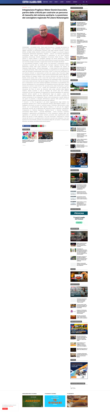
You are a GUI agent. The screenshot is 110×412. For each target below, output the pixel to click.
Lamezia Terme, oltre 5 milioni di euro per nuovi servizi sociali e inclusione (82, 192)
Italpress (68, 1)
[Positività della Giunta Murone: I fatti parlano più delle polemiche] (73, 29)
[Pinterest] (41, 126)
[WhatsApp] (39, 126)
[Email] (43, 126)
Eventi (56, 1)
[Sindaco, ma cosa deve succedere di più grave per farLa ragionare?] (73, 265)
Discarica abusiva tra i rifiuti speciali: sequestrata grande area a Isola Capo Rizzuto (45, 141)
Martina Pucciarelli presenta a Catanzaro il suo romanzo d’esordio (82, 145)
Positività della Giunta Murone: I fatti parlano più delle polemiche (82, 29)
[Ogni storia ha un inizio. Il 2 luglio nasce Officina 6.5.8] (73, 350)
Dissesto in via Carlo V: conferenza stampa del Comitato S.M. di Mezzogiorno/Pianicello (81, 130)
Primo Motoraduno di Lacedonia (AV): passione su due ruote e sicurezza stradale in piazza (82, 24)
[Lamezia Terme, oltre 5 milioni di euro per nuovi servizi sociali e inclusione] (73, 193)
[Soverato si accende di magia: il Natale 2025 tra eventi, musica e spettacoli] (73, 317)
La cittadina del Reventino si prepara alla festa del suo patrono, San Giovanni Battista (82, 355)
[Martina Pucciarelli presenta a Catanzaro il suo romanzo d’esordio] (73, 146)
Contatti (75, 1)
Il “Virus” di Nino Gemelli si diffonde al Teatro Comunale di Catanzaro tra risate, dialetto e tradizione (82, 141)
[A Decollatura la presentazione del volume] (73, 250)
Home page (24, 7)
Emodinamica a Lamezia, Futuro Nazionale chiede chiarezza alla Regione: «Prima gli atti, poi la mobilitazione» (82, 75)
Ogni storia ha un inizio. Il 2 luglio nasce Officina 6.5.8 (82, 349)
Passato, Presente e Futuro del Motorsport (82, 63)
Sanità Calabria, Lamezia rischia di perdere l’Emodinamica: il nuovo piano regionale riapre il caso (81, 204)
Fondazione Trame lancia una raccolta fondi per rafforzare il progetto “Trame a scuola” (82, 300)
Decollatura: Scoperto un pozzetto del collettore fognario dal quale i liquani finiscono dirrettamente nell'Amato (82, 258)
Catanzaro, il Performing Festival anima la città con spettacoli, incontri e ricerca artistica (82, 312)
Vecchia (66, 145)
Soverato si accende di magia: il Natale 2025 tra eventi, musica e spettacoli (82, 316)
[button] (84, 1)
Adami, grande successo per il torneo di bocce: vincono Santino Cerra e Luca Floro (82, 245)
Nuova (24, 145)
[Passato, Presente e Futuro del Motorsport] (73, 63)
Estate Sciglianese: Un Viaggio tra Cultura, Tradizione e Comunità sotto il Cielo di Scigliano (82, 344)
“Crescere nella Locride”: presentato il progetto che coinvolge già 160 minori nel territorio (82, 306)
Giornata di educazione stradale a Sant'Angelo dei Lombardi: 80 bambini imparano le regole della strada (82, 338)
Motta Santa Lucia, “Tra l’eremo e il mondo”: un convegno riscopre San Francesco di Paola (81, 69)
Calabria (29, 7)
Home (76, 4)
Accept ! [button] (5, 408)
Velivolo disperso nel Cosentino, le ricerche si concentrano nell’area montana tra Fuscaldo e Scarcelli (81, 35)
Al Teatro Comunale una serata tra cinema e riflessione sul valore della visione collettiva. (82, 135)
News (51, 1)
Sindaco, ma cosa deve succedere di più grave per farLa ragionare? (82, 264)
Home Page (45, 1)
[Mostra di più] (45, 126)
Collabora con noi (85, 4)
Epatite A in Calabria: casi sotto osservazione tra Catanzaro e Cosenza (28, 141)
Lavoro (61, 1)
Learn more (11, 406)
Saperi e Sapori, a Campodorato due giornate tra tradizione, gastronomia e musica (82, 41)
